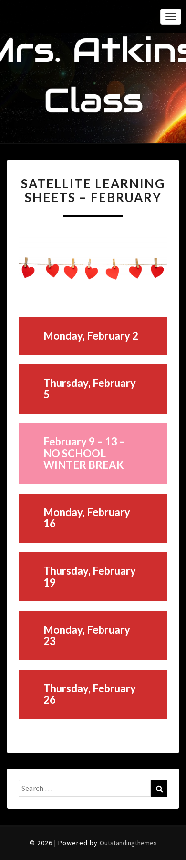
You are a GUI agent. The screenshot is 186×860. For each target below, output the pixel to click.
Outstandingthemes (128, 843)
